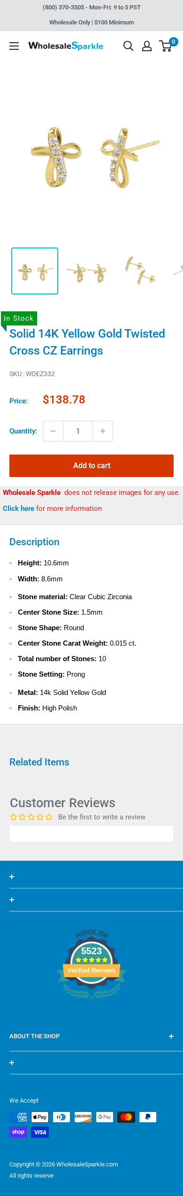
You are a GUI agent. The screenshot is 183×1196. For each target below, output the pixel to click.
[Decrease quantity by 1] (53, 431)
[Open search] (128, 46)
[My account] (147, 46)
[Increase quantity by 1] (103, 431)
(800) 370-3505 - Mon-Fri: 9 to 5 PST (92, 7)
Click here (19, 508)
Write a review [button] (91, 833)
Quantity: (23, 431)
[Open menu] (14, 46)
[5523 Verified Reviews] (91, 1015)
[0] (166, 46)
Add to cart (91, 465)
